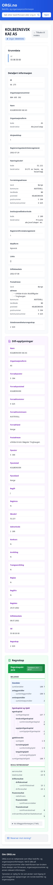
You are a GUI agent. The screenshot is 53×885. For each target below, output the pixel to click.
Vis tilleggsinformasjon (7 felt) (26, 823)
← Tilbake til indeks (39, 34)
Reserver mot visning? (20, 838)
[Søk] (38, 15)
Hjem (46, 14)
